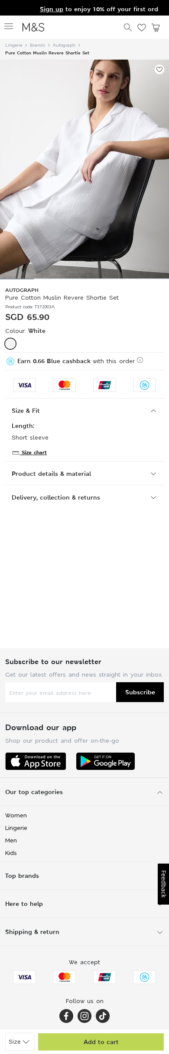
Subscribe (140, 692)
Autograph (64, 45)
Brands (37, 45)
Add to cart (101, 1042)
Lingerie (13, 45)
